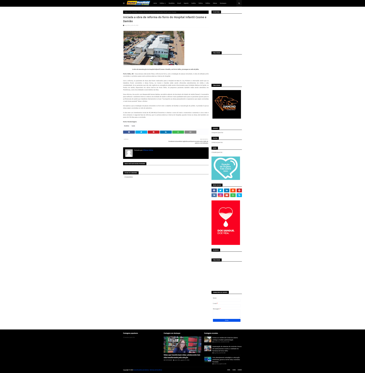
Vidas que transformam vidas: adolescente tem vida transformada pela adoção (182, 356)
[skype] (239, 195)
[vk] (214, 195)
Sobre (234, 370)
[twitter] (220, 190)
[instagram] (220, 195)
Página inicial (128, 12)
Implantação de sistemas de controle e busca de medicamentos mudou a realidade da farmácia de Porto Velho (227, 349)
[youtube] (226, 195)
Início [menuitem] (155, 3)
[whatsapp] (233, 195)
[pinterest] (239, 190)
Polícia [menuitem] (201, 3)
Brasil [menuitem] (179, 3)
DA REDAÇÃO (168, 360)
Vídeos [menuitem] (215, 3)
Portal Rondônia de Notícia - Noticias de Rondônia (147, 370)
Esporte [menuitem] (186, 3)
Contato (240, 370)
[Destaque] (182, 345)
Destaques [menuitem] (223, 3)
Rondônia (134, 12)
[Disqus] (166, 248)
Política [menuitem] (162, 3)
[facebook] (214, 190)
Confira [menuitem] (193, 3)
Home (228, 370)
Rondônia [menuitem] (172, 3)
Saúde (133, 126)
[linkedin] (226, 190)
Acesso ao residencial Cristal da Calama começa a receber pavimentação (225, 339)
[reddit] (233, 190)
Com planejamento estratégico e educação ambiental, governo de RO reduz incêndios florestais (226, 360)
